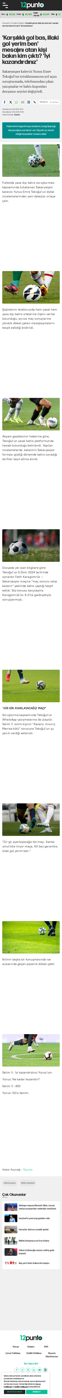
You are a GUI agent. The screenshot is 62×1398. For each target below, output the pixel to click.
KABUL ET (37, 1392)
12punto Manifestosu (52, 1355)
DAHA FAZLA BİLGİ (14, 1392)
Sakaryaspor (10, 1183)
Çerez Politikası (13, 1353)
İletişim (31, 1346)
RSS (46, 1346)
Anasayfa (6, 23)
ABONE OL (44, 102)
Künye (16, 1346)
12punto (17, 115)
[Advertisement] (31, 236)
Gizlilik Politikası (33, 1353)
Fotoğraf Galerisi (17, 23)
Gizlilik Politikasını (21, 1387)
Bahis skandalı (28, 1183)
